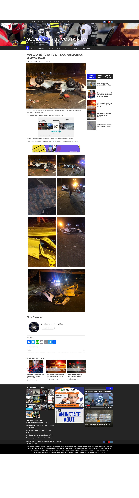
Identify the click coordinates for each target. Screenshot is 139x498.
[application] (99, 401)
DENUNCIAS (76, 48)
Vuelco (35, 347)
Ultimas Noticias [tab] (91, 76)
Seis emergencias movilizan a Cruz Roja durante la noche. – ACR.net (55, 375)
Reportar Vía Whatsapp (43, 21)
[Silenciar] (108, 407)
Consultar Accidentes (67, 21)
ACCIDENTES (41, 48)
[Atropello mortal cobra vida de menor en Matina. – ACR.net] (76, 366)
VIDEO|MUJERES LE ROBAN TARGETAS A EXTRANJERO (41, 351)
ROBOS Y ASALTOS (86, 48)
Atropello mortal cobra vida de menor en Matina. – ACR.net (74, 375)
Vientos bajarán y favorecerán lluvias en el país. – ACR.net (104, 125)
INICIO (32, 48)
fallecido (31, 347)
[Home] (28, 48)
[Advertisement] (69, 10)
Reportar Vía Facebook (55, 21)
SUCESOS (58, 48)
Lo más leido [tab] (100, 76)
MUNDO (67, 48)
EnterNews (94, 452)
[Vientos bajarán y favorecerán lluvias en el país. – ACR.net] (91, 125)
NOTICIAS (50, 48)
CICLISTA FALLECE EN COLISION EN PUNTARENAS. (71, 351)
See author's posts (47, 328)
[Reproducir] (86, 407)
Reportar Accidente (32, 21)
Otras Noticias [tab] (108, 76)
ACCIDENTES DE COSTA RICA (56, 39)
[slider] (97, 407)
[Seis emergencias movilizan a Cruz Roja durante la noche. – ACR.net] (56, 366)
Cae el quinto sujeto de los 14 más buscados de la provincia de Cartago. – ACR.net (35, 376)
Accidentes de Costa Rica (33, 61)
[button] (99, 401)
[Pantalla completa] (111, 407)
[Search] (112, 48)
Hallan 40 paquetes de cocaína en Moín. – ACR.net (104, 84)
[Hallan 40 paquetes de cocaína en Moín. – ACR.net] (91, 84)
